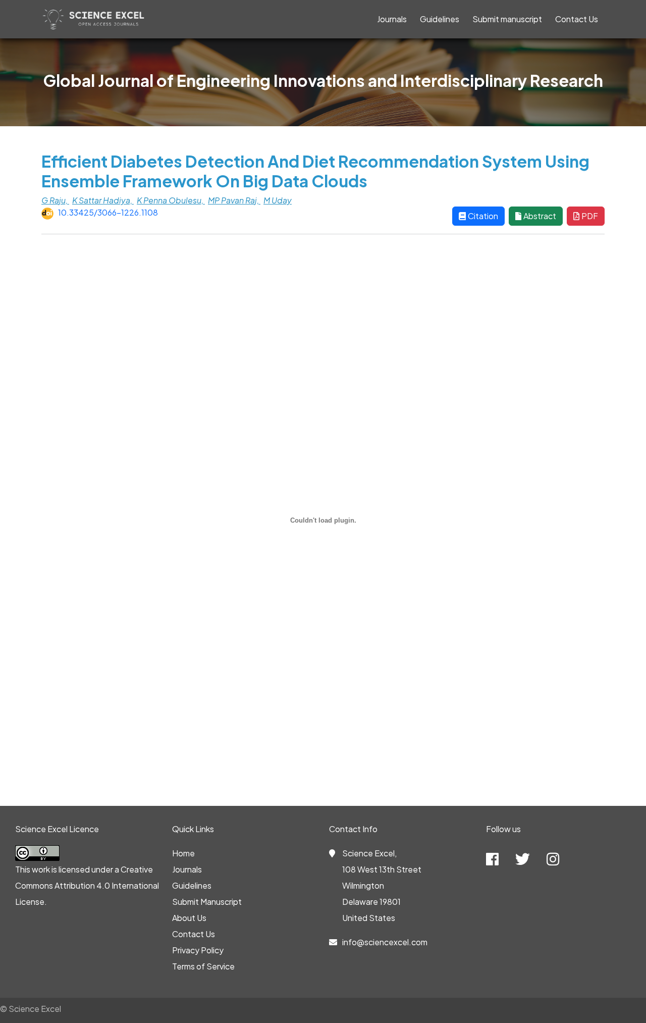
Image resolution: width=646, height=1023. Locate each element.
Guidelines (439, 19)
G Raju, (55, 200)
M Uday (277, 200)
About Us (189, 917)
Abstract (539, 216)
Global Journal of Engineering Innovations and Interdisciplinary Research (323, 80)
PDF (589, 216)
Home (183, 853)
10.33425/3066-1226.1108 (108, 212)
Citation (483, 216)
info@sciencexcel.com (384, 942)
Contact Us (576, 19)
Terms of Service (203, 966)
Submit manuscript (507, 19)
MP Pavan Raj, (234, 200)
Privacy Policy (198, 950)
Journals (392, 19)
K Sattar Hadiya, (103, 200)
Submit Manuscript (207, 901)
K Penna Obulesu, (171, 200)
